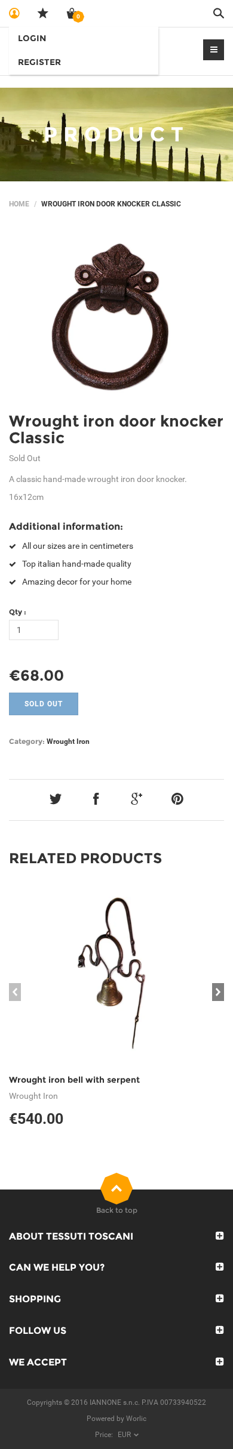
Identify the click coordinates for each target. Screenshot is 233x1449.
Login (32, 38)
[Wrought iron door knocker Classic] (116, 314)
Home (19, 204)
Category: (27, 741)
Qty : (17, 611)
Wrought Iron (68, 741)
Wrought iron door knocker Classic (116, 430)
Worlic (136, 1418)
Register (39, 62)
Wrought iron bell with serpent (74, 1079)
